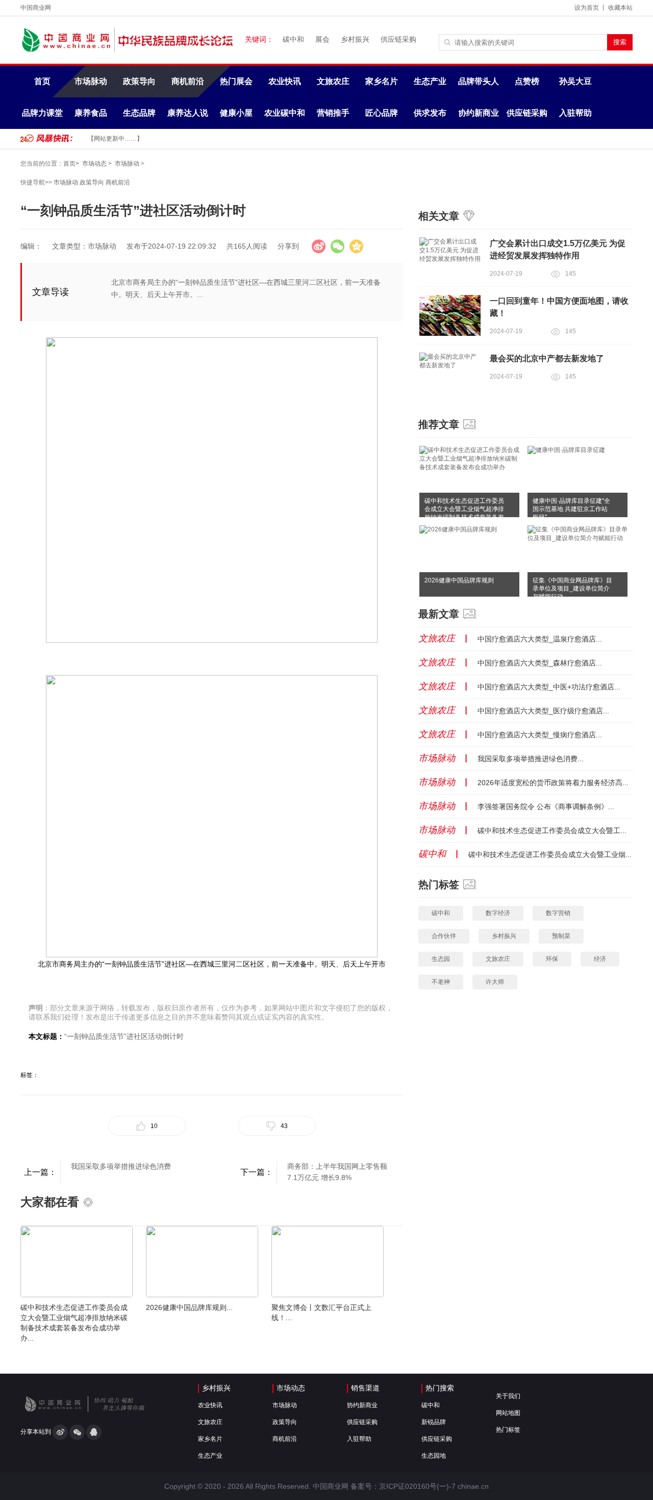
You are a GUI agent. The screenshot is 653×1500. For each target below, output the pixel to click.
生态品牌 (139, 113)
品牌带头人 (478, 81)
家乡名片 (381, 81)
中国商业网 (35, 7)
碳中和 (293, 39)
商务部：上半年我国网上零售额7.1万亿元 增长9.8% (337, 1172)
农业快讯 (284, 81)
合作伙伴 (444, 936)
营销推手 (333, 113)
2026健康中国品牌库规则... (189, 1307)
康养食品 (90, 113)
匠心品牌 (381, 113)
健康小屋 (236, 113)
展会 (322, 39)
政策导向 (139, 81)
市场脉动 (90, 81)
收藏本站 (620, 7)
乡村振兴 (355, 39)
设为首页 (586, 7)
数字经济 (498, 913)
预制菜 (561, 936)
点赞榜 (527, 81)
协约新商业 (478, 113)
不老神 (441, 981)
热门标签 (508, 1429)
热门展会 (236, 81)
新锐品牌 (433, 1422)
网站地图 (508, 1412)
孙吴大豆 (575, 81)
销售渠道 (365, 1388)
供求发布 (430, 113)
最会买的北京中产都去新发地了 (547, 358)
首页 (42, 81)
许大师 (495, 981)
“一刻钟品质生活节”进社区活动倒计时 (124, 1036)
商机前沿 (187, 81)
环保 (552, 958)
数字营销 (558, 913)
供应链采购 (398, 39)
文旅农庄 (333, 81)
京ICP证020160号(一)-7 (417, 1486)
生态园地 (433, 1455)
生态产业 (430, 81)
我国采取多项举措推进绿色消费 (121, 1166)
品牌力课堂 (42, 113)
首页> (71, 163)
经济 (600, 958)
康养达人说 (187, 113)
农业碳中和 (284, 113)
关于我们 (508, 1396)
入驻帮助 (575, 113)
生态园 (441, 958)
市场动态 (94, 163)
